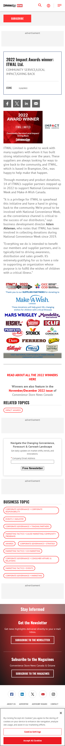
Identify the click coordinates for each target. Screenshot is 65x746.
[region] (32, 727)
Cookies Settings (32, 731)
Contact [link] (54, 704)
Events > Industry (15, 519)
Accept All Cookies (32, 740)
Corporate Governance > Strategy (37, 543)
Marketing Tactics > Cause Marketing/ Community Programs (31, 534)
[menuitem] (7, 103)
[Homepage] (13, 5)
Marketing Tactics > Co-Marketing (23, 551)
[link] (7, 103)
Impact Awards (13, 410)
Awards (9, 543)
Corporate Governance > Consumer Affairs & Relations (29, 559)
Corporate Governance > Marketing (24, 575)
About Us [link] (11, 704)
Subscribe (17, 18)
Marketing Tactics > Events (19, 568)
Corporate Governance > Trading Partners (27, 526)
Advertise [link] (23, 704)
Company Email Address (23, 458)
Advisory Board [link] (39, 704)
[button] (59, 5)
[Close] (61, 713)
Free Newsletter (32, 468)
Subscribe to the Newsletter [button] (32, 640)
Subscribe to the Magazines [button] (32, 673)
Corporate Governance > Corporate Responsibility (24, 510)
